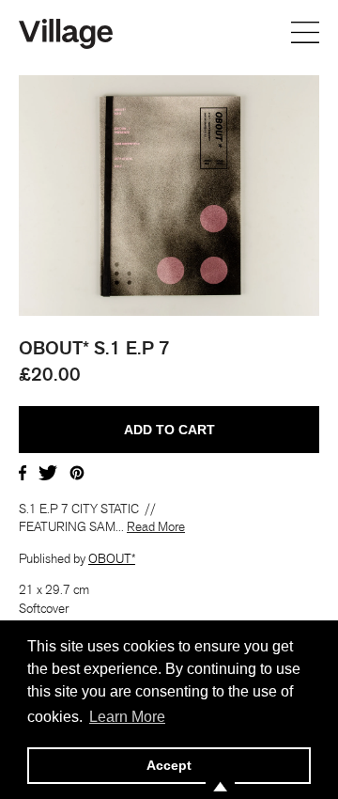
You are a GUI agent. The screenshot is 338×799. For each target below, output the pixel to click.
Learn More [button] (127, 717)
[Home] (66, 32)
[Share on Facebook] (22, 470)
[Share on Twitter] (47, 470)
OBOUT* (111, 558)
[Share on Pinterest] (76, 470)
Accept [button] (169, 765)
